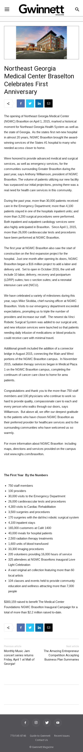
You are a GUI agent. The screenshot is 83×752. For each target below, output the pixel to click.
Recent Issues (62, 735)
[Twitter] (47, 723)
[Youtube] (58, 723)
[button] (77, 9)
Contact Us (41, 740)
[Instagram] (36, 723)
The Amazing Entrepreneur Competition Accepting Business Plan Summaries (61, 655)
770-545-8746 (18, 735)
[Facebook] (25, 723)
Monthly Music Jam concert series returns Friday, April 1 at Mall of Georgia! (19, 657)
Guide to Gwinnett (40, 735)
